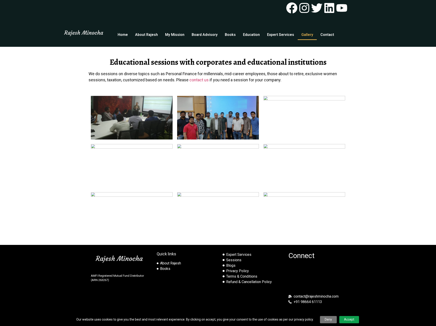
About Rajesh (146, 34)
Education (251, 34)
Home (123, 34)
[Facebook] (291, 8)
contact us (199, 79)
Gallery (307, 34)
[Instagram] (304, 8)
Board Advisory (205, 34)
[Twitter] (316, 8)
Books (230, 34)
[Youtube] (341, 8)
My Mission (174, 34)
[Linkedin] (329, 8)
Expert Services (280, 34)
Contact (327, 34)
